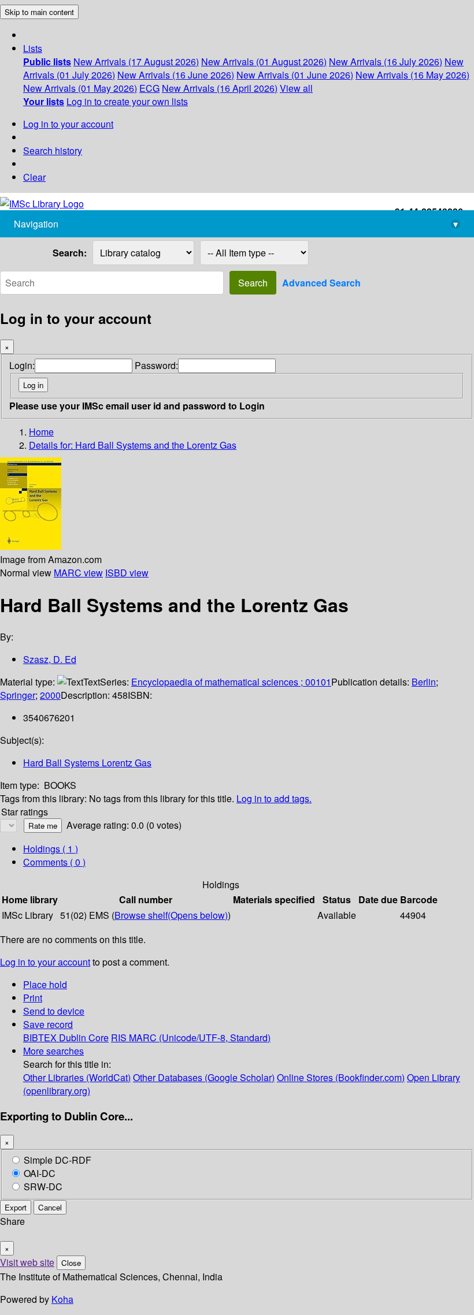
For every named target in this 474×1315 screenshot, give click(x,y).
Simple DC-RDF (57, 1160)
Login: (22, 365)
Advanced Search (321, 282)
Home (41, 431)
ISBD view (127, 572)
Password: (156, 365)
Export (16, 1207)
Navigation (236, 223)
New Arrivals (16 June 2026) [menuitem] (175, 74)
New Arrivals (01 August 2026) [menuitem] (264, 61)
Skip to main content (39, 11)
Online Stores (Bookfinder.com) (341, 1077)
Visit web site (27, 1262)
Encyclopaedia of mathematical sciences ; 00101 (231, 681)
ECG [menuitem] (149, 88)
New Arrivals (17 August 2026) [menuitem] (136, 61)
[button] (32, 48)
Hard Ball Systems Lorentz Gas (87, 762)
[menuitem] (47, 61)
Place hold (45, 984)
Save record (48, 1024)
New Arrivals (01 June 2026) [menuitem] (294, 74)
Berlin (424, 681)
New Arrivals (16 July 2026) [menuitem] (385, 61)
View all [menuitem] (296, 88)
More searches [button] (53, 1050)
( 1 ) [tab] (50, 848)
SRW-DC (43, 1186)
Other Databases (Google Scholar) (204, 1077)
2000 (50, 695)
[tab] (54, 862)
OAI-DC (39, 1173)
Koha (62, 1299)
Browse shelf (171, 915)
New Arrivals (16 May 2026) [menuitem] (412, 74)
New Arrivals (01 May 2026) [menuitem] (80, 88)
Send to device (53, 1011)
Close (71, 1262)
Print (32, 997)
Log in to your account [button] (45, 961)
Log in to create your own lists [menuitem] (127, 101)
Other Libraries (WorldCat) (77, 1077)
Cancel (50, 1207)
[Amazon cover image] (30, 546)
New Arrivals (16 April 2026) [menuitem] (219, 88)
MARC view (78, 572)
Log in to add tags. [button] (274, 798)
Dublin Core (84, 1037)
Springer (17, 695)
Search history (52, 150)
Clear (34, 177)
